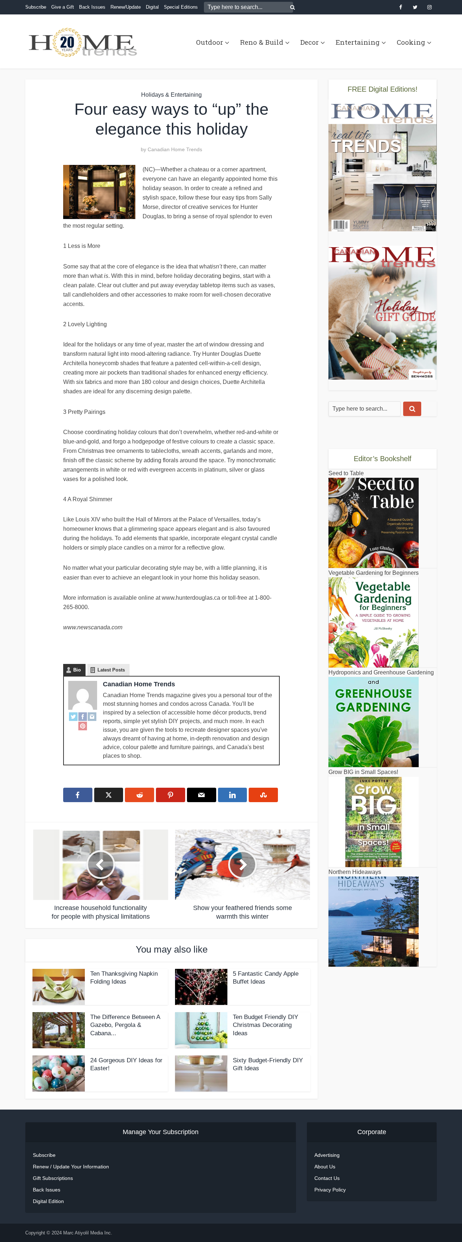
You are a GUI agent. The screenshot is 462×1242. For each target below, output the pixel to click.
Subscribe (35, 7)
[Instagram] (92, 716)
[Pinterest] (82, 725)
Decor (309, 42)
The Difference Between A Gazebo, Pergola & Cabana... (125, 1025)
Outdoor (209, 42)
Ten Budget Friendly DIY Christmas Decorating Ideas (265, 1025)
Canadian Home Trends (175, 149)
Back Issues (92, 7)
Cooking (411, 42)
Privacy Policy (330, 1190)
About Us (324, 1166)
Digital (152, 7)
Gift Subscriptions (53, 1178)
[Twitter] (73, 716)
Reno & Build (261, 42)
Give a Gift (62, 7)
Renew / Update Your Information (71, 1166)
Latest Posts (111, 670)
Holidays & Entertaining (171, 95)
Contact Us (327, 1178)
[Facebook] (82, 716)
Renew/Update (125, 7)
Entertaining (358, 42)
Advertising (327, 1155)
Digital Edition (48, 1201)
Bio (77, 670)
